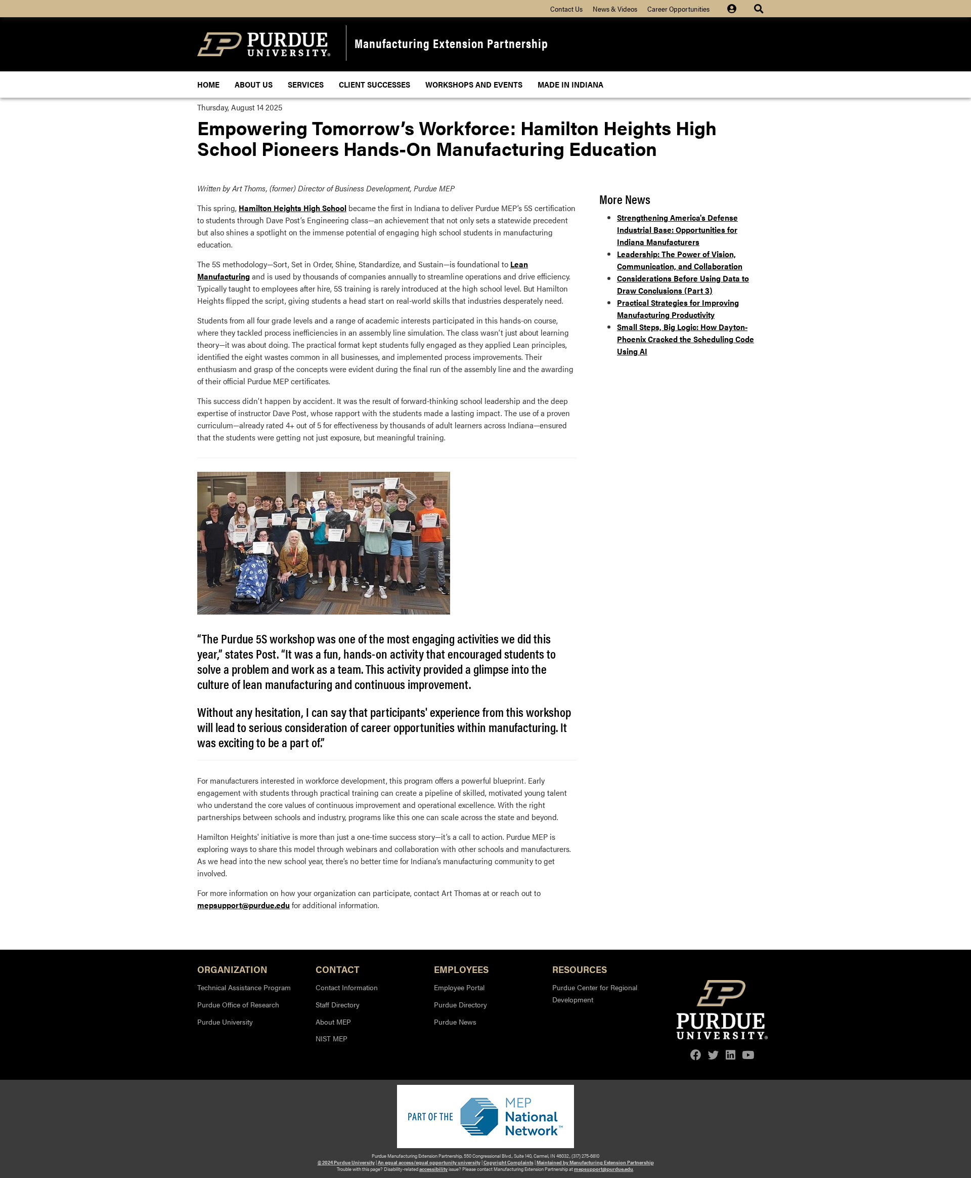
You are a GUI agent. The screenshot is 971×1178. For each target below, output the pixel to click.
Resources (579, 968)
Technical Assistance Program (244, 987)
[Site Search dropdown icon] (760, 9)
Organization (232, 968)
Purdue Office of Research (238, 1004)
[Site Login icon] (736, 9)
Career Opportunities (678, 9)
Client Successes (374, 84)
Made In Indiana (570, 84)
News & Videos (615, 9)
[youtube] (748, 1054)
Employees (461, 968)
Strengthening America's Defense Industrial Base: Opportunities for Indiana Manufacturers (677, 230)
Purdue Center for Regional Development (594, 993)
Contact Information (347, 987)
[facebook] (695, 1054)
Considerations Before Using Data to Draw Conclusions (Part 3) (683, 284)
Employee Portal (459, 987)
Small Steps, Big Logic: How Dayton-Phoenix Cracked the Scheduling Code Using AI (685, 339)
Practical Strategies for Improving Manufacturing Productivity (678, 308)
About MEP (333, 1022)
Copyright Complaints (508, 1162)
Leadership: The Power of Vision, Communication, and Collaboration (679, 260)
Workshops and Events (473, 84)
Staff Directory (338, 1004)
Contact (338, 968)
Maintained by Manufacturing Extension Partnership (595, 1162)
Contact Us (566, 9)
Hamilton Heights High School (292, 208)
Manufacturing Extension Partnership (451, 43)
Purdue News (455, 1022)
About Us (254, 84)
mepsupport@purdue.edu (243, 905)
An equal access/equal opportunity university (429, 1162)
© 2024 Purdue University (346, 1162)
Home (208, 84)
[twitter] (713, 1054)
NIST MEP (331, 1038)
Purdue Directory (460, 1004)
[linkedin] (730, 1054)
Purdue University (225, 1022)
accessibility (433, 1168)
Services (306, 84)
